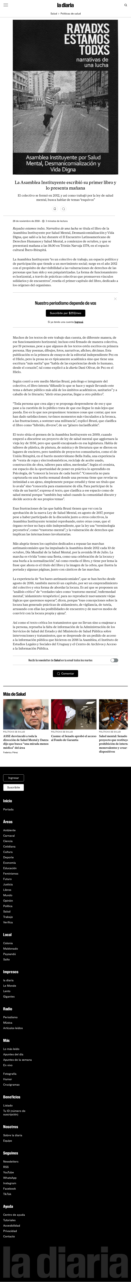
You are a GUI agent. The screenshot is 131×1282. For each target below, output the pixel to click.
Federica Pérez (10, 752)
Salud (53, 13)
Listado (8, 1105)
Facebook (9, 1188)
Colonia (8, 943)
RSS (6, 1167)
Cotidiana (9, 846)
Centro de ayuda (14, 1215)
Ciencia (8, 841)
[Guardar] (55, 209)
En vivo (7, 1065)
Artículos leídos (13, 1028)
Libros (7, 890)
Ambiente (9, 830)
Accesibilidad (11, 1225)
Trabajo (8, 917)
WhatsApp (9, 1178)
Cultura (8, 852)
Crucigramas (11, 1084)
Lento (6, 991)
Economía (9, 863)
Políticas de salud (71, 13)
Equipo (7, 1140)
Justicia (8, 884)
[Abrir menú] (5, 5)
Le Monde (9, 986)
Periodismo (10, 1017)
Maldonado (10, 948)
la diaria (8, 980)
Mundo (7, 895)
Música (7, 1022)
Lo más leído (11, 1049)
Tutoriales (9, 1220)
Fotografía (9, 1074)
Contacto (9, 1236)
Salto (6, 959)
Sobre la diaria (12, 1135)
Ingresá (78, 321)
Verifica (8, 922)
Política (7, 906)
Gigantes (9, 996)
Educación (10, 868)
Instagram (9, 1183)
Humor (7, 1079)
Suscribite (13, 787)
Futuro (7, 879)
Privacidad (10, 1231)
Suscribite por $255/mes (65, 313)
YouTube (8, 1172)
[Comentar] (63, 209)
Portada (8, 809)
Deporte (8, 857)
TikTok (7, 1194)
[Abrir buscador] (125, 5)
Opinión (8, 900)
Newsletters (10, 1161)
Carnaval (9, 835)
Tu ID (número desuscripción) (14, 1112)
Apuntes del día (13, 1054)
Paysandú (9, 954)
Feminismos (10, 873)
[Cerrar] (115, 299)
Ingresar (13, 778)
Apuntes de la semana (17, 1060)
